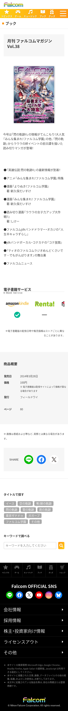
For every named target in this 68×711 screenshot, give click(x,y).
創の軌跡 (45, 509)
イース (10, 503)
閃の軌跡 (11, 509)
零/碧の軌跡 (44, 503)
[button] (63, 13)
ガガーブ (34, 515)
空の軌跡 (25, 503)
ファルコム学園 (16, 521)
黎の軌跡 (28, 509)
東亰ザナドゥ (14, 515)
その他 (35, 521)
